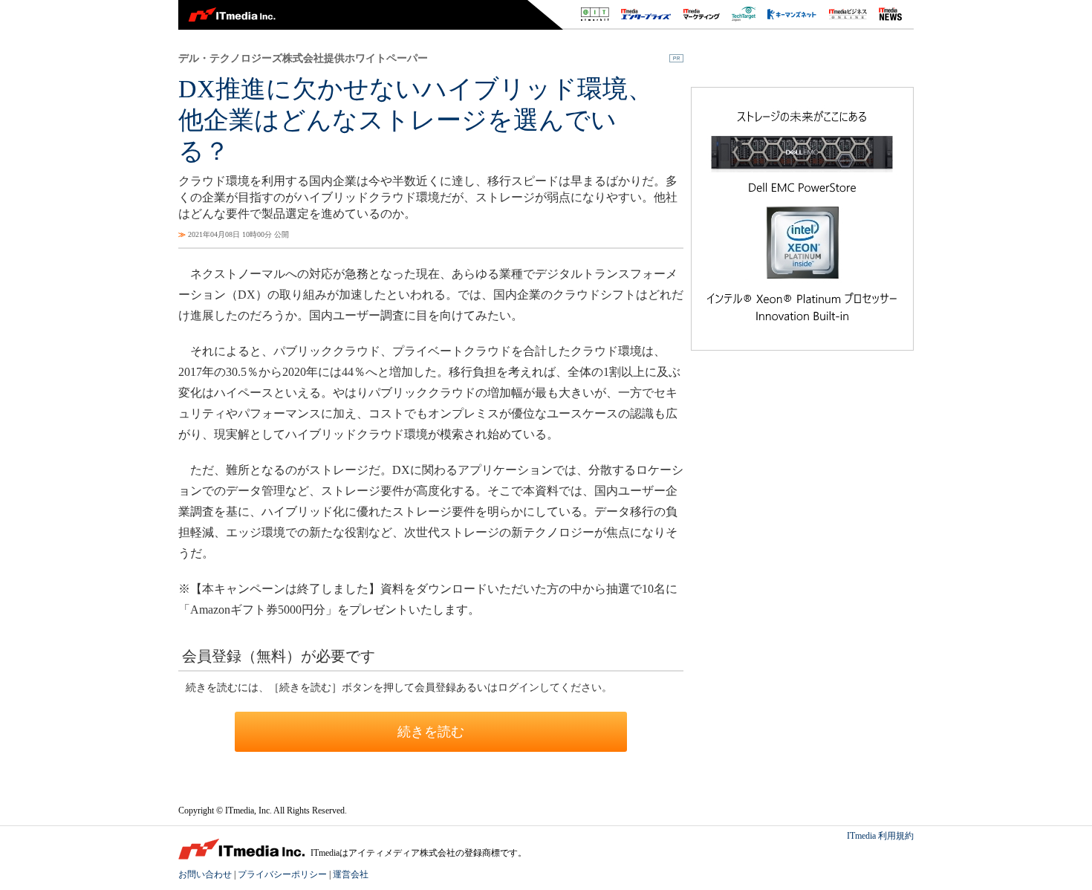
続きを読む (430, 731)
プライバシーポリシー (282, 874)
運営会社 (350, 874)
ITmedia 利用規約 (880, 836)
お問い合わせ (205, 874)
